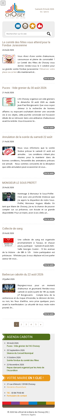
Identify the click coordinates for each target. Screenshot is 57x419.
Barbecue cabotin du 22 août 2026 (22, 274)
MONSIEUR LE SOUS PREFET (19, 182)
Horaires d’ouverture (16, 387)
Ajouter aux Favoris (32, 26)
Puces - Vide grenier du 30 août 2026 (24, 87)
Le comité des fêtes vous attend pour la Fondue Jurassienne (26, 44)
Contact (18, 26)
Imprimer (25, 26)
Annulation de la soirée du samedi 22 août (27, 137)
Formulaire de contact (17, 395)
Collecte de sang (12, 228)
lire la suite (49, 78)
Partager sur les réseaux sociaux (40, 26)
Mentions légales (28, 414)
